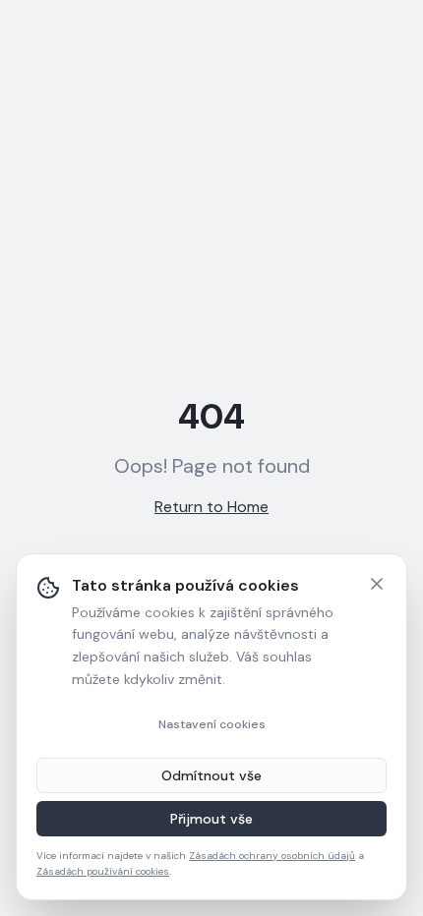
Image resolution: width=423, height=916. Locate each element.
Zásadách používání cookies (102, 871)
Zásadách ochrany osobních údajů (272, 855)
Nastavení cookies (212, 724)
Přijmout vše (211, 819)
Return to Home (211, 506)
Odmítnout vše (211, 775)
